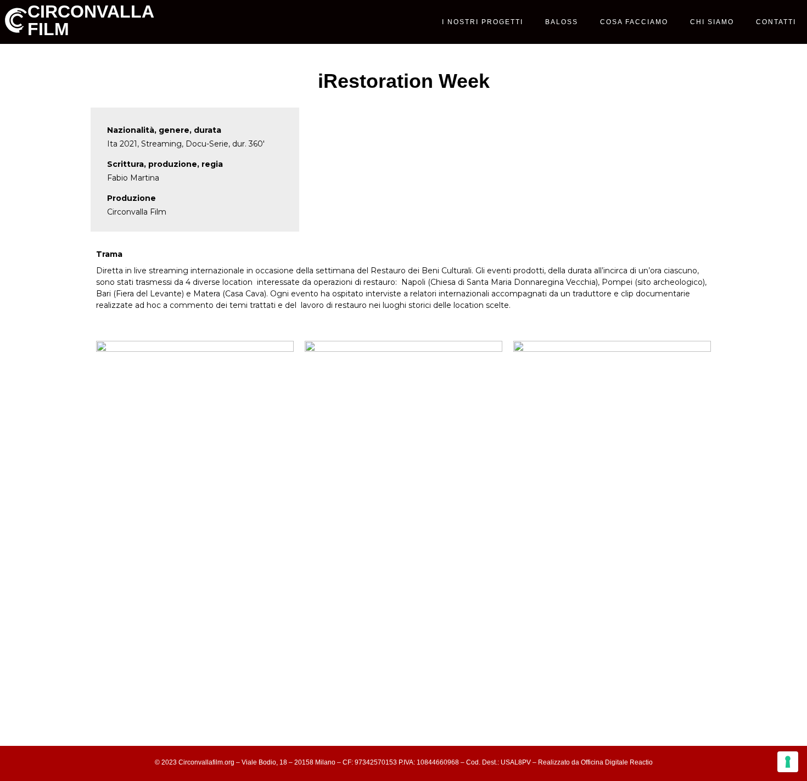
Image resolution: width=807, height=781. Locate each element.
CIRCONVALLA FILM (90, 20)
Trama (109, 254)
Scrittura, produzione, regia (165, 164)
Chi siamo (712, 22)
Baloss (561, 22)
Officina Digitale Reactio (617, 762)
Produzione (131, 198)
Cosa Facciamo (634, 22)
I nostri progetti (482, 22)
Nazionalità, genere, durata (164, 130)
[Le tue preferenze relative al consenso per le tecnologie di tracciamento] (787, 761)
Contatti (776, 22)
